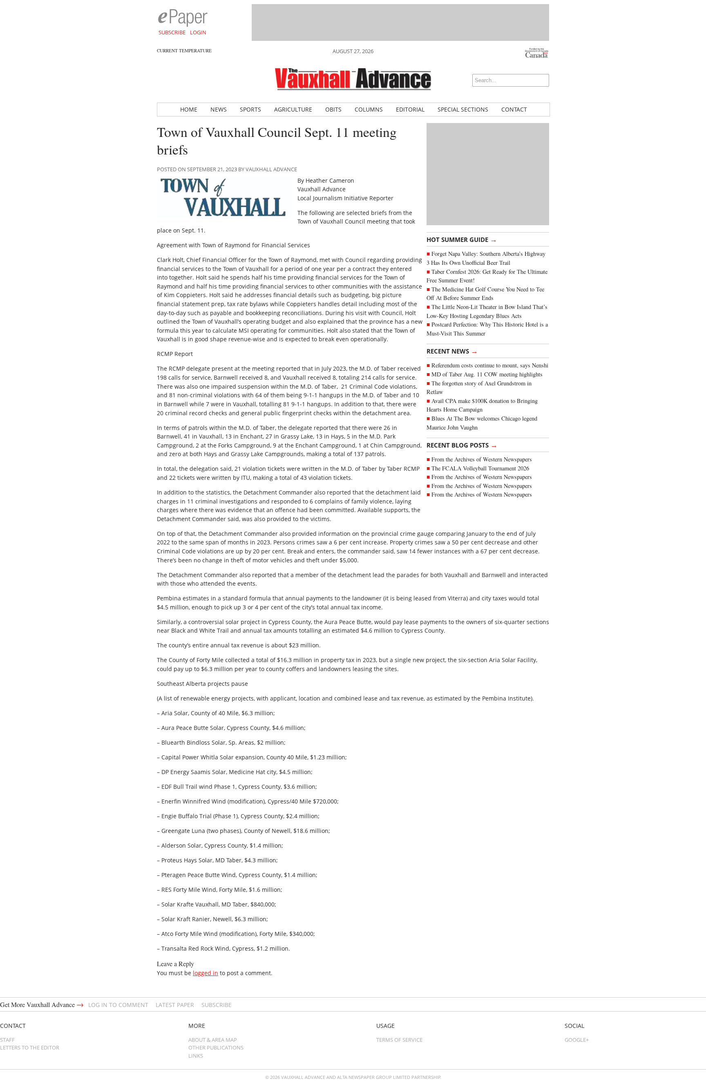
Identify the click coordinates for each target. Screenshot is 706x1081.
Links (195, 1055)
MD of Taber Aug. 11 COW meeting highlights (488, 374)
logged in (205, 973)
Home (188, 109)
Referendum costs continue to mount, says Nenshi (489, 365)
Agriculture (293, 109)
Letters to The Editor (29, 1047)
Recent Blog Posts (462, 445)
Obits (333, 109)
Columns (369, 109)
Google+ (577, 1039)
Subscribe (172, 32)
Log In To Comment (118, 1005)
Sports (250, 109)
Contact (514, 109)
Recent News (452, 351)
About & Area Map (212, 1039)
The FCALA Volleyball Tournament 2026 (480, 468)
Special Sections (463, 109)
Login (198, 32)
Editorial (410, 109)
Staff (7, 1039)
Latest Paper (175, 1005)
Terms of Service (399, 1039)
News (218, 109)
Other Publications (216, 1047)
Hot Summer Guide (462, 239)
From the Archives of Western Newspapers (481, 459)
